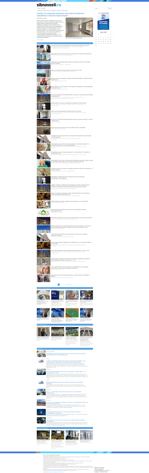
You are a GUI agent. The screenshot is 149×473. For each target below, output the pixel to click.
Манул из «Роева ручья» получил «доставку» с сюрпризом (43, 441)
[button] (96, 32)
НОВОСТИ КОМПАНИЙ (44, 288)
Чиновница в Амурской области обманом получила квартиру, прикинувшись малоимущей (68, 177)
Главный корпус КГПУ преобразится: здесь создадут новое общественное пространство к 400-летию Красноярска (42, 302)
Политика (54, 10)
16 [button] (110, 39)
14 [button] (105, 39)
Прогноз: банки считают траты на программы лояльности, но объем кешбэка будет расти (57, 301)
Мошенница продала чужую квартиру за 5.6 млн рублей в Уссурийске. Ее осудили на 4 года (71, 152)
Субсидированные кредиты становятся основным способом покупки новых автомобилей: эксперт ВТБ (86, 319)
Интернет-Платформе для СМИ (54, 471)
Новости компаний (50, 351)
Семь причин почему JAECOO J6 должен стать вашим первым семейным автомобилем (65, 420)
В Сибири (40, 10)
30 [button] (110, 43)
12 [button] (100, 39)
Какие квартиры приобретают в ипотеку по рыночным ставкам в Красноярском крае (68, 210)
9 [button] (110, 37)
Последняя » (69, 284)
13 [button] (103, 39)
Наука (48, 358)
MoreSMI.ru (62, 471)
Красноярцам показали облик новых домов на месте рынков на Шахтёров (71, 53)
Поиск (110, 8)
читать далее (40, 39)
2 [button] (110, 35)
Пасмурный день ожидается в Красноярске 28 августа (85, 441)
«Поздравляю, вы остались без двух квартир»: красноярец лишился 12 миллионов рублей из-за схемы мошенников (70, 144)
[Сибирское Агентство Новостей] (49, 4)
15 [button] (108, 39)
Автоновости (49, 417)
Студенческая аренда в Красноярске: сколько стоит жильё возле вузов (70, 45)
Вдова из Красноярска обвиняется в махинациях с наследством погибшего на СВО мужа (71, 243)
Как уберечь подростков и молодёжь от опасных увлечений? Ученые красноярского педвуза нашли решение (72, 319)
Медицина (49, 369)
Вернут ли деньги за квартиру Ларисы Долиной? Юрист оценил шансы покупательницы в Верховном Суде (70, 193)
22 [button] (108, 41)
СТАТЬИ (40, 348)
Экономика (65, 10)
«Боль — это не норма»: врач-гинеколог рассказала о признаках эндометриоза (63, 392)
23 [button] (110, 41)
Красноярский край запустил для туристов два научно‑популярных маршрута (64, 383)
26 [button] (100, 43)
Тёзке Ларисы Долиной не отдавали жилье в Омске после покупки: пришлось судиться (69, 234)
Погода (50, 0)
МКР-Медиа (43, 8)
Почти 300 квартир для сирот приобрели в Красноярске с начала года (70, 250)
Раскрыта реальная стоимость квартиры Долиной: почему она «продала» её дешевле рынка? (72, 169)
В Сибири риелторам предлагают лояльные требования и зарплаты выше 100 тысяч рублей (71, 136)
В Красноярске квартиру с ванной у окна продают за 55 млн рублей (69, 201)
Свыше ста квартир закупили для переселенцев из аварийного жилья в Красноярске (60, 14)
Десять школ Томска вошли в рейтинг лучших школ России (56, 441)
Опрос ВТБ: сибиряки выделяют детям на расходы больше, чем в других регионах (86, 301)
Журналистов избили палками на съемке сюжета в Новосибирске (43, 337)
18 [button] (98, 41)
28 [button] (105, 43)
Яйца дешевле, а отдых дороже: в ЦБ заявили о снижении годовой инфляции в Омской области (72, 87)
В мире (44, 10)
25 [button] (98, 43)
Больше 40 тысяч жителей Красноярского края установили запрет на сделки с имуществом (72, 120)
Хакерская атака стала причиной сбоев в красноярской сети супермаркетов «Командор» (72, 441)
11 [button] (98, 39)
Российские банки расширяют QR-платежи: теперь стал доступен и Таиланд (43, 319)
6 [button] (103, 37)
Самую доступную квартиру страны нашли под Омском (66, 111)
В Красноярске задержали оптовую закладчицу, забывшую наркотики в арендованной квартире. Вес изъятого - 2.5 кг (70, 259)
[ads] (103, 21)
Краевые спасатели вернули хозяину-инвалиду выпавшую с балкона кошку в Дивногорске (72, 79)
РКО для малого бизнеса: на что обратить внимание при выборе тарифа (71, 301)
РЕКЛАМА (108, 452)
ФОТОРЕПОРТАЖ (42, 324)
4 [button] (98, 37)
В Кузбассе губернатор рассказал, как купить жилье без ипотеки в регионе (71, 217)
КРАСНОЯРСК (44, 0)
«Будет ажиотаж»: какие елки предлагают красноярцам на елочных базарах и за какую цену (72, 337)
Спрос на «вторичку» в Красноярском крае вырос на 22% (66, 70)
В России (49, 10)
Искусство (49, 400)
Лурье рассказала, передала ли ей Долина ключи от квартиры (68, 127)
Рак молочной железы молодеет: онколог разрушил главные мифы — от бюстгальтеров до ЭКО (66, 372)
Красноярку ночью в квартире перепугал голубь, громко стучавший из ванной (70, 275)
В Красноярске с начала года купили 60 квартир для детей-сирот (69, 103)
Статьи (38, 8)
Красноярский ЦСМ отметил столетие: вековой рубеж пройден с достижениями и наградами (63, 412)
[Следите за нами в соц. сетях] (91, 1)
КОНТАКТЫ (100, 452)
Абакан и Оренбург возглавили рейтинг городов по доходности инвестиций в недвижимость (72, 95)
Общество (59, 10)
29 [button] (108, 43)
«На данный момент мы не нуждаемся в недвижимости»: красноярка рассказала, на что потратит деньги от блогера (69, 267)
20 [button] (103, 41)
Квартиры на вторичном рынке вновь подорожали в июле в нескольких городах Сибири (70, 62)
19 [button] (100, 41)
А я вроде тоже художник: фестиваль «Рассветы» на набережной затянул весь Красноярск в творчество (67, 403)
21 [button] (105, 41)
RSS (37, 452)
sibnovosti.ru (67, 457)
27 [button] (103, 43)
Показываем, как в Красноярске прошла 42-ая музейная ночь (57, 337)
